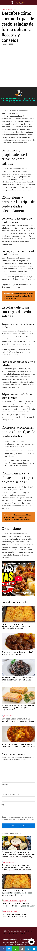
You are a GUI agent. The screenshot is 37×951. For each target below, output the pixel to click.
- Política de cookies (17, 933)
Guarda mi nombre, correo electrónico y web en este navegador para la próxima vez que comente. (18, 818)
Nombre (5, 784)
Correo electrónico (10, 795)
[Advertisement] (18, 64)
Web (3, 805)
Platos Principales (9, 9)
